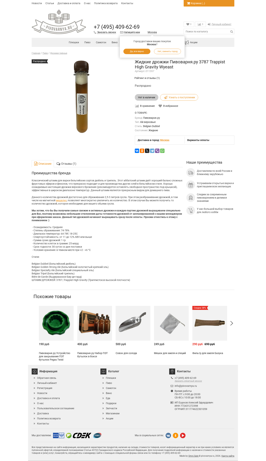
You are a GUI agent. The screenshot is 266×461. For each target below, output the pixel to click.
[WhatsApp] (162, 151)
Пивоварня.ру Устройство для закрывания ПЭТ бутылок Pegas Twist (54, 356)
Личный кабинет (221, 24)
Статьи (49, 3)
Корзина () (198, 3)
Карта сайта (227, 456)
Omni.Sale (193, 456)
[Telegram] (152, 151)
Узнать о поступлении (182, 97)
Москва (152, 32)
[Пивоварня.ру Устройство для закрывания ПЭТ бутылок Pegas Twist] (56, 323)
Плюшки (74, 42)
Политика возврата (106, 3)
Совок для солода (126, 353)
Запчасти (111, 408)
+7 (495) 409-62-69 (117, 27)
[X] (147, 151)
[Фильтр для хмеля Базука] (209, 323)
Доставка (43, 413)
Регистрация (44, 388)
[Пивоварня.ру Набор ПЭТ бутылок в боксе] (94, 323)
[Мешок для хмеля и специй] (171, 323)
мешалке (61, 200)
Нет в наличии (146, 97)
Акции (193, 42)
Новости (37, 3)
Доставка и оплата (69, 3)
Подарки (111, 403)
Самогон (101, 42)
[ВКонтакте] (137, 151)
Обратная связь (46, 377)
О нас (87, 3)
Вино (115, 42)
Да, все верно (137, 51)
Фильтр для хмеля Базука (207, 353)
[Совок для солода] (133, 323)
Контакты (127, 3)
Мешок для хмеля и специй (170, 353)
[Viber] (157, 151)
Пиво (87, 42)
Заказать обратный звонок (188, 381)
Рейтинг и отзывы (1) (147, 78)
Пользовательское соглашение (55, 408)
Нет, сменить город (168, 51)
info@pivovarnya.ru (186, 385)
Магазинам (112, 413)
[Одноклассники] (142, 151)
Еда (108, 398)
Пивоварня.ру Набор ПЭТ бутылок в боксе (92, 355)
